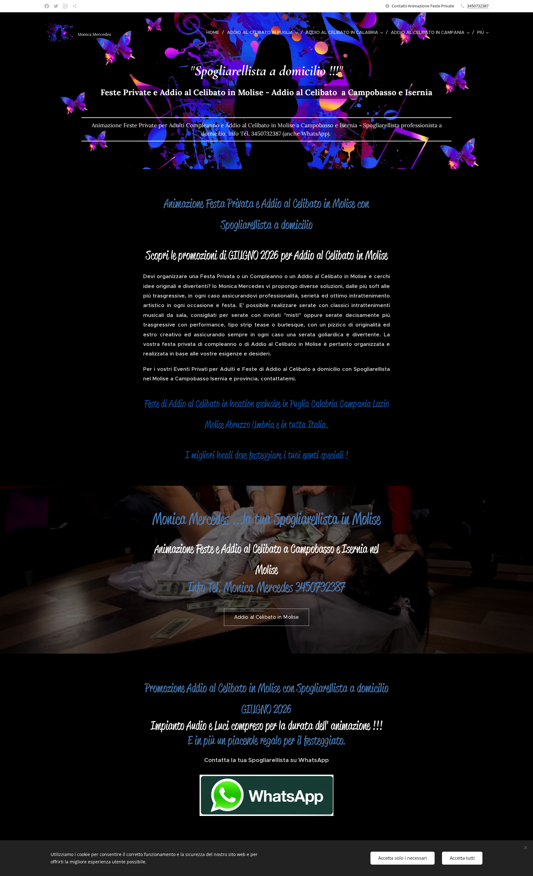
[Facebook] (47, 6)
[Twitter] (56, 6)
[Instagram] (65, 6)
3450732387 (478, 6)
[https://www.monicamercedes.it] (74, 6)
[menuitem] (214, 32)
